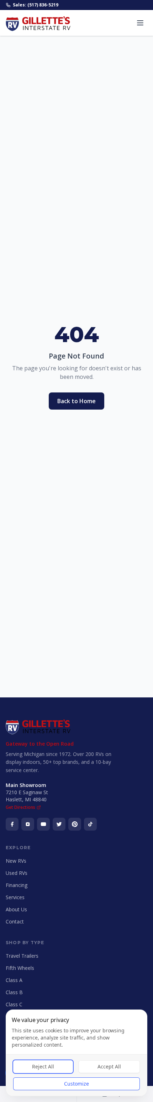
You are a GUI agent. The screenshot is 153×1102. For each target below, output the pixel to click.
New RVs (16, 860)
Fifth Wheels (20, 968)
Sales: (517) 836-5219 (35, 5)
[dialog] (76, 1053)
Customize (76, 1083)
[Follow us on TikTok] (90, 824)
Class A (14, 980)
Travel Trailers (22, 955)
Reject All (43, 1066)
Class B (14, 992)
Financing (16, 885)
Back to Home (76, 401)
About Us (16, 909)
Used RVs (16, 873)
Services (15, 897)
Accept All (109, 1066)
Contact (15, 921)
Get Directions (20, 807)
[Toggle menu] (140, 23)
